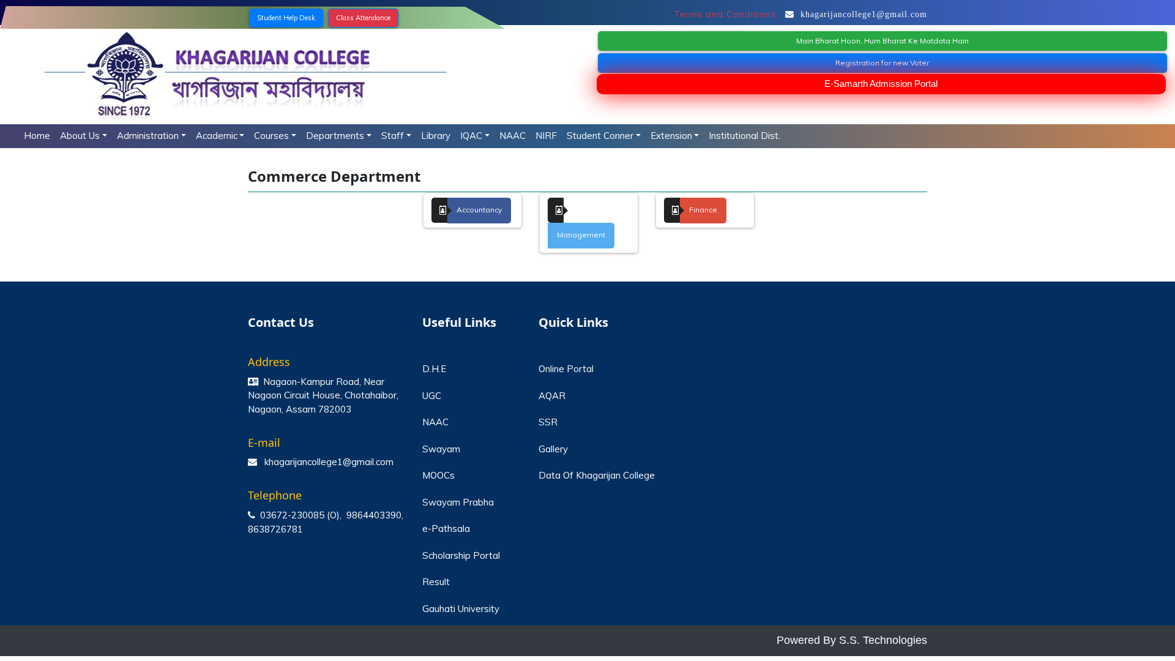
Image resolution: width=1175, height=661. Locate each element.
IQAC (471, 135)
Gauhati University (460, 608)
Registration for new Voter (882, 62)
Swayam (441, 449)
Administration (148, 135)
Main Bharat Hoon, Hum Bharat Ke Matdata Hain (882, 40)
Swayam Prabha (458, 502)
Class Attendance (363, 17)
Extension (671, 135)
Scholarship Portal (461, 555)
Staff (392, 135)
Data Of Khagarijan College (597, 475)
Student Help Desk (286, 17)
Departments (335, 135)
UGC (431, 395)
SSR (548, 422)
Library (435, 135)
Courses (271, 135)
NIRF (546, 135)
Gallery (553, 449)
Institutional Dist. (744, 135)
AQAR (552, 395)
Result (436, 582)
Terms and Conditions (725, 14)
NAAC (512, 135)
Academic (216, 135)
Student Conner (600, 135)
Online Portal (566, 369)
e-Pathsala (446, 528)
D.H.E (434, 369)
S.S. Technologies (883, 640)
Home (37, 135)
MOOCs (438, 475)
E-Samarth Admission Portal (881, 83)
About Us (80, 135)
